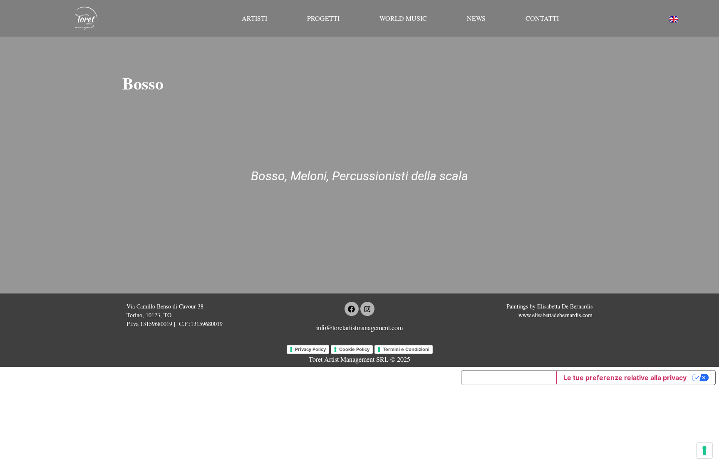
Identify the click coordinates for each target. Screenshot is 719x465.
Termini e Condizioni (406, 349)
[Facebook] (352, 309)
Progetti (323, 18)
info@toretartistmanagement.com (359, 327)
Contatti (542, 18)
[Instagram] (367, 309)
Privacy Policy (310, 349)
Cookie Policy (354, 349)
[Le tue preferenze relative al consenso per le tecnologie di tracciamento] (704, 450)
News (476, 18)
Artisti (254, 18)
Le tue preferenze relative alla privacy (625, 377)
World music (403, 18)
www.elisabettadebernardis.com (555, 315)
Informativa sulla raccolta (509, 377)
